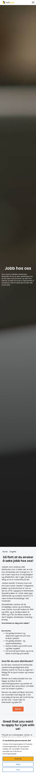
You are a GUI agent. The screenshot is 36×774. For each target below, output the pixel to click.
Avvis (18, 770)
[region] (18, 755)
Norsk (5, 551)
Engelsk (13, 551)
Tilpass (18, 764)
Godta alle (18, 759)
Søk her (18, 709)
